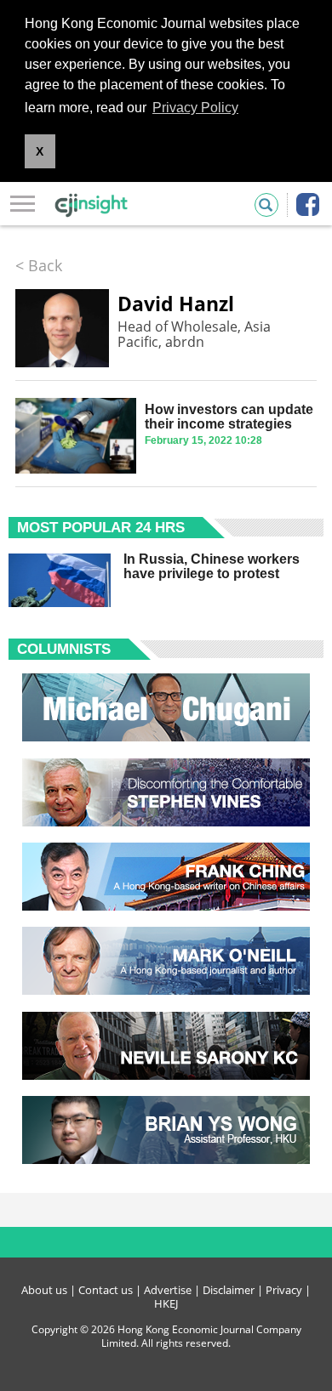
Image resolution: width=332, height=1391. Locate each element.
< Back (38, 265)
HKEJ (166, 1303)
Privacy (284, 1289)
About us (44, 1289)
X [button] (39, 151)
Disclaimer (229, 1289)
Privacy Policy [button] (195, 107)
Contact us (105, 1289)
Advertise (168, 1289)
